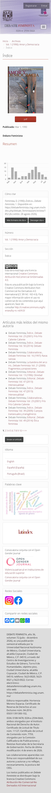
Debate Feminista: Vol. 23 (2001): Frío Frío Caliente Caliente (25, 336)
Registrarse (31, 5)
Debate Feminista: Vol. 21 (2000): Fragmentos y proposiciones (27, 367)
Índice (30, 333)
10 (20, 430)
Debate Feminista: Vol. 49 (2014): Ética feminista (26, 420)
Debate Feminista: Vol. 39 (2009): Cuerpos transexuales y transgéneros (25, 411)
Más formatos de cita (16, 220)
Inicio (5, 41)
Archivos (16, 41)
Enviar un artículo (14, 439)
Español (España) (15, 467)
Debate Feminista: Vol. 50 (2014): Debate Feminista (25, 346)
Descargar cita (36, 220)
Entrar (44, 5)
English (10, 461)
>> (25, 430)
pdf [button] (25, 119)
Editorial (31, 371)
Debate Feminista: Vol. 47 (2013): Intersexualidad (26, 381)
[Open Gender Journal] (19, 561)
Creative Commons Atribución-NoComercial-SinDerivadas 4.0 (24, 277)
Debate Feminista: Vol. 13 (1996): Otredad (26, 373)
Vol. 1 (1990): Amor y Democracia (22, 44)
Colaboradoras (34, 352)
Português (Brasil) (15, 473)
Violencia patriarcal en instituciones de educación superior (24, 571)
